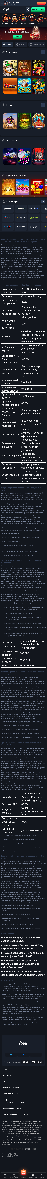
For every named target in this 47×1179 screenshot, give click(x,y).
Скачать (41, 3)
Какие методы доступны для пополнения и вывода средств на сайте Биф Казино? (20, 964)
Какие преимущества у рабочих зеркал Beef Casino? (20, 939)
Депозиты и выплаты (11, 1088)
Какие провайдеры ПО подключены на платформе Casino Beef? (22, 955)
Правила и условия (10, 1094)
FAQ (4, 1081)
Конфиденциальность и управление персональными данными (17, 1101)
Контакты (7, 1075)
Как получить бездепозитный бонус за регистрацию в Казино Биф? (23, 947)
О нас (5, 1069)
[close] (2, 3)
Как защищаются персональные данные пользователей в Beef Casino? (23, 973)
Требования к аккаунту (12, 1108)
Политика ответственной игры (15, 1115)
